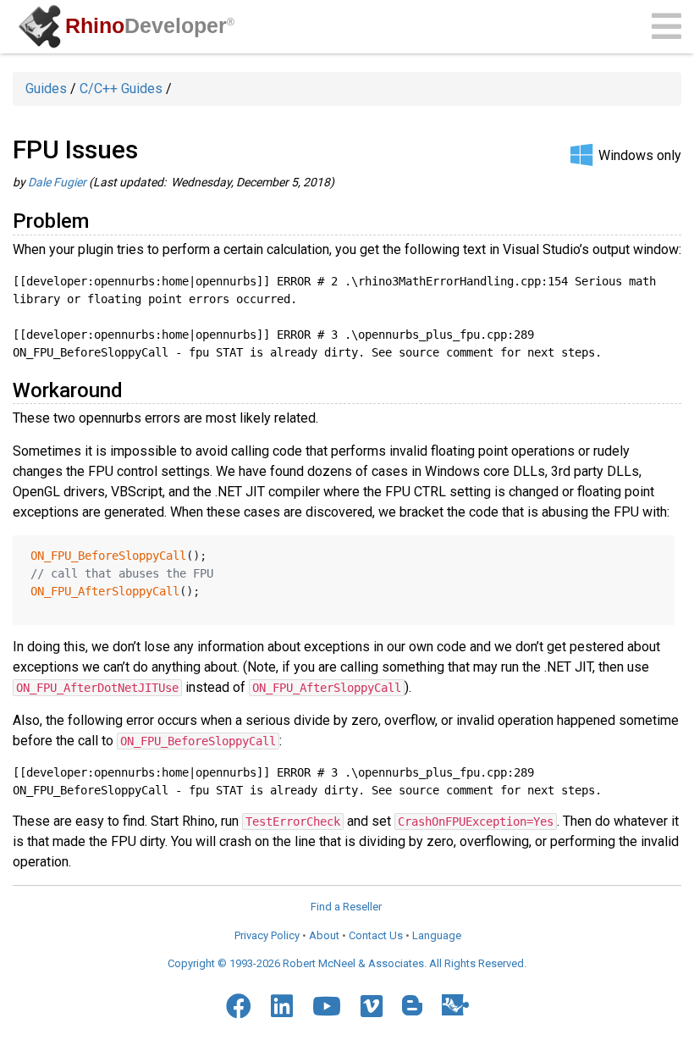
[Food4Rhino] (455, 1005)
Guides (46, 88)
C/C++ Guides (121, 88)
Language (436, 935)
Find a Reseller (346, 906)
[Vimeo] (371, 1006)
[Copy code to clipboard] (655, 289)
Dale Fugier (57, 182)
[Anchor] (99, 219)
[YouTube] (327, 1006)
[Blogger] (412, 1005)
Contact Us (376, 935)
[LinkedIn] (281, 1006)
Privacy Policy (267, 935)
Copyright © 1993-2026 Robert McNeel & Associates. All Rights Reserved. (347, 963)
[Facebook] (239, 1006)
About (324, 935)
